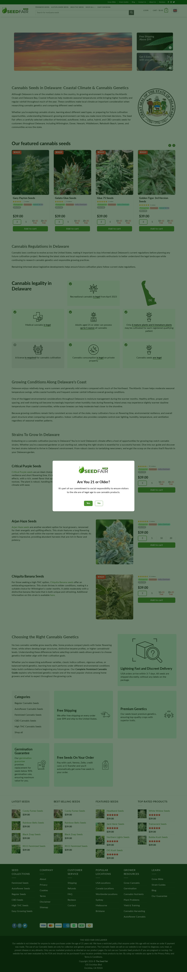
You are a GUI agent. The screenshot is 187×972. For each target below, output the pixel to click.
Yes (88, 503)
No (99, 503)
